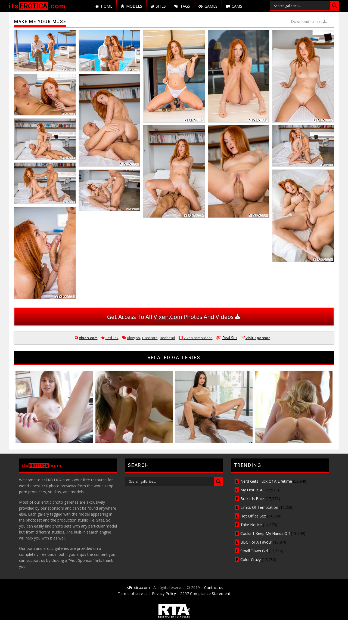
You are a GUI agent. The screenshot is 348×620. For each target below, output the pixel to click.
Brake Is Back (252, 498)
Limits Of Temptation (259, 507)
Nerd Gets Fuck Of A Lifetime (266, 481)
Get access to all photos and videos (171, 317)
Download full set (307, 21)
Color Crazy (250, 559)
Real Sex (229, 337)
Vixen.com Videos (198, 337)
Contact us (213, 587)
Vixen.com (88, 337)
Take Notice (251, 524)
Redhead (167, 337)
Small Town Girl (254, 550)
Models (134, 6)
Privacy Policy (164, 593)
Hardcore (150, 337)
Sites (161, 6)
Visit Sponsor (258, 337)
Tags (185, 6)
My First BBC (251, 489)
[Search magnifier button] (334, 5)
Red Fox (112, 337)
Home (106, 6)
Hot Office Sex (253, 516)
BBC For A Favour (256, 542)
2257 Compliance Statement (205, 593)
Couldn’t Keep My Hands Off (265, 533)
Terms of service (133, 593)
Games (210, 6)
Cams (237, 6)
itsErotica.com (137, 587)
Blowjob (133, 337)
